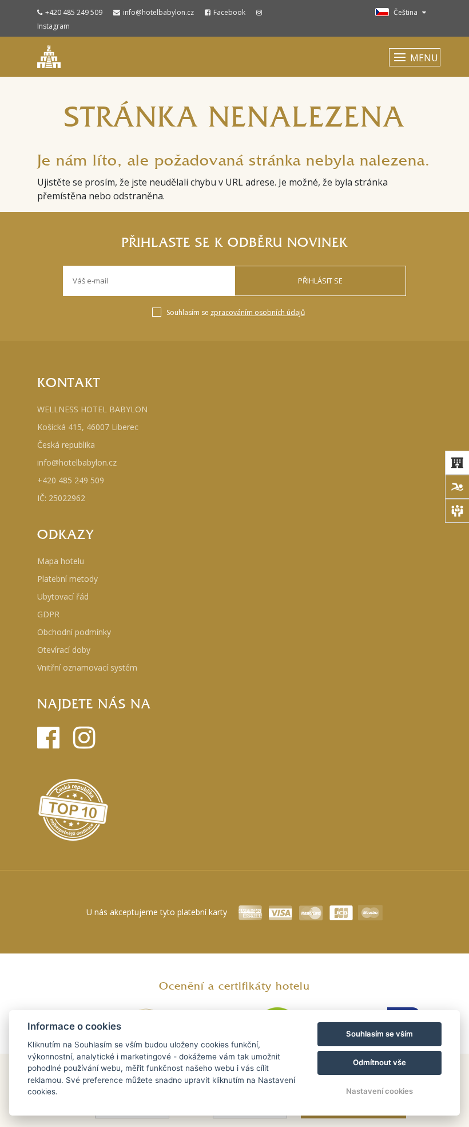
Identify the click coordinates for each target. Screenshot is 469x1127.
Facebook (229, 12)
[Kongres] (457, 511)
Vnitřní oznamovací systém (87, 667)
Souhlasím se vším (379, 1033)
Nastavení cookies (379, 1091)
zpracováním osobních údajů (257, 312)
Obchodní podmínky (74, 631)
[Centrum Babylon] (457, 487)
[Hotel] (457, 463)
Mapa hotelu (60, 560)
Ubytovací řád (63, 596)
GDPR (48, 614)
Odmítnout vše (379, 1062)
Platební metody (67, 578)
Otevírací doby (63, 649)
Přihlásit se (320, 280)
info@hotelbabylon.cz (158, 12)
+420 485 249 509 (73, 12)
